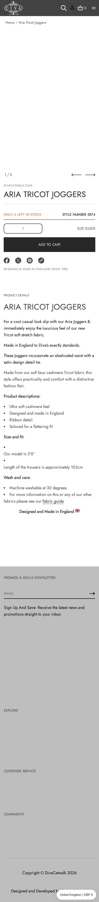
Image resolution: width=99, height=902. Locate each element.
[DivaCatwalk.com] (13, 8)
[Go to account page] (72, 9)
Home (10, 22)
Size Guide (86, 228)
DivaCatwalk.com (18, 185)
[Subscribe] (92, 594)
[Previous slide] (76, 175)
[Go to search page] (64, 8)
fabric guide (53, 501)
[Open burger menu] (93, 8)
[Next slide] (90, 175)
